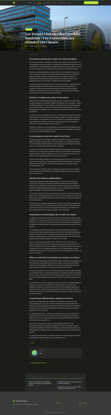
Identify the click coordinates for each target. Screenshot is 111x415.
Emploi (54, 2)
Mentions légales (82, 403)
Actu (35, 2)
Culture (39, 2)
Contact (80, 405)
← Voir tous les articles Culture (37, 363)
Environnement (62, 2)
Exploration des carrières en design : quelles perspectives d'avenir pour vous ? (69, 387)
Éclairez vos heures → (91, 2)
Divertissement (47, 2)
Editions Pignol (21, 401)
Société (69, 2)
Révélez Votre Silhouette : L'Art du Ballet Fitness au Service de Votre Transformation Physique (40, 383)
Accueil (30, 2)
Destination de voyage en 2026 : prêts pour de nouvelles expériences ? (70, 382)
